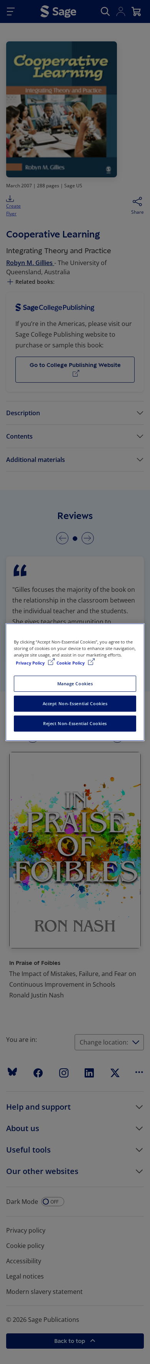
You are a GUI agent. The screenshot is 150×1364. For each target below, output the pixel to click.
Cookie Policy (71, 663)
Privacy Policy (31, 663)
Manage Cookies (75, 683)
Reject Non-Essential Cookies (75, 723)
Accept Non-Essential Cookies (75, 703)
